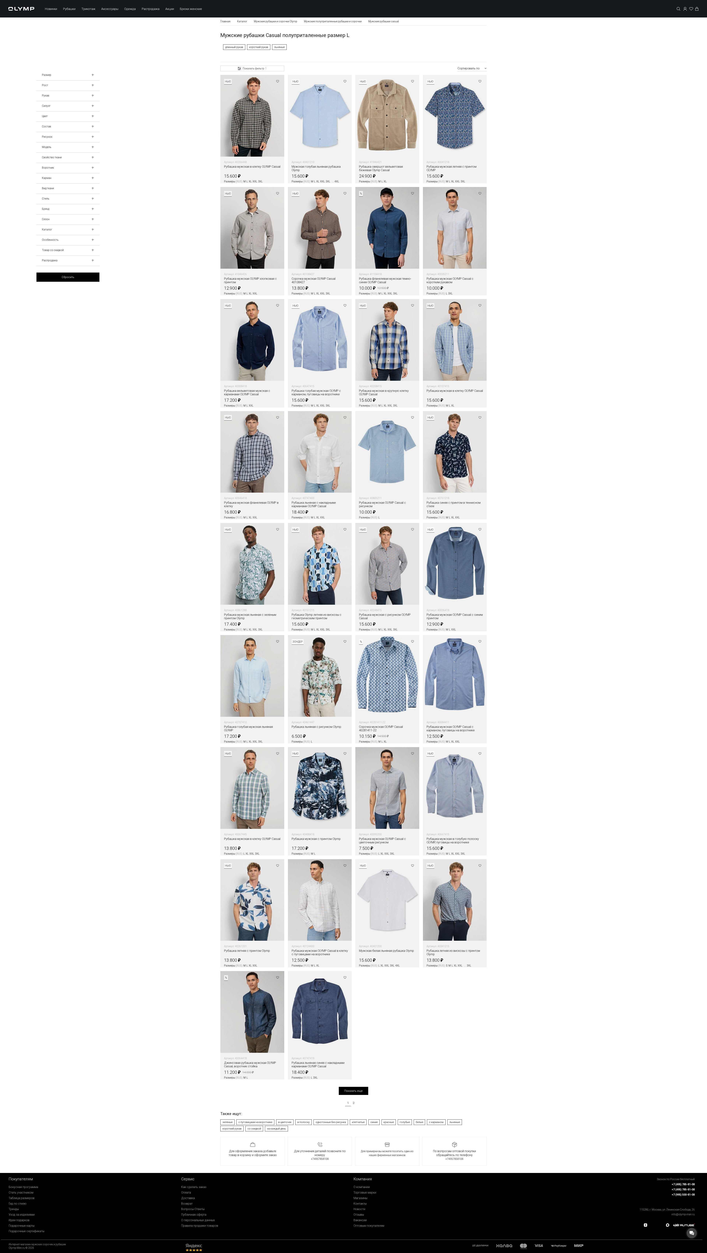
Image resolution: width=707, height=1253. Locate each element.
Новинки (51, 9)
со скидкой (254, 1128)
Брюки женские (191, 9)
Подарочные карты (21, 1225)
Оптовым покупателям (369, 1225)
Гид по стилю (18, 1203)
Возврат (187, 1203)
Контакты (360, 1203)
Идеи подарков (19, 1220)
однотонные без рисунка (331, 1122)
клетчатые (358, 1122)
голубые (405, 1122)
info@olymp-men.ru (683, 1214)
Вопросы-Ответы (193, 1209)
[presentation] (353, 626)
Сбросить (68, 277)
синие (374, 1122)
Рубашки (69, 9)
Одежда (130, 9)
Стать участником (21, 1192)
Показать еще (353, 1091)
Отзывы (359, 1214)
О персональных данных (198, 1220)
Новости (359, 1209)
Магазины (360, 1198)
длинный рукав (234, 47)
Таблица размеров (21, 1198)
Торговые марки (365, 1192)
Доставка (188, 1198)
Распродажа (150, 9)
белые (419, 1122)
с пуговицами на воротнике (255, 1122)
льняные (279, 47)
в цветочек (284, 1122)
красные (389, 1122)
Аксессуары (109, 9)
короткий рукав (258, 47)
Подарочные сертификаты (26, 1231)
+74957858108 (320, 1158)
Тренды (14, 1209)
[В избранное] (278, 82)
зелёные (227, 1122)
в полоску (303, 1122)
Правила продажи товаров (199, 1225)
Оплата (186, 1192)
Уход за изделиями (22, 1214)
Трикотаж (88, 9)
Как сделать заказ (193, 1187)
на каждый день (276, 1128)
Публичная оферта (193, 1214)
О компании (362, 1187)
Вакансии (360, 1220)
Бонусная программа (23, 1187)
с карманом (436, 1122)
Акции (169, 9)
